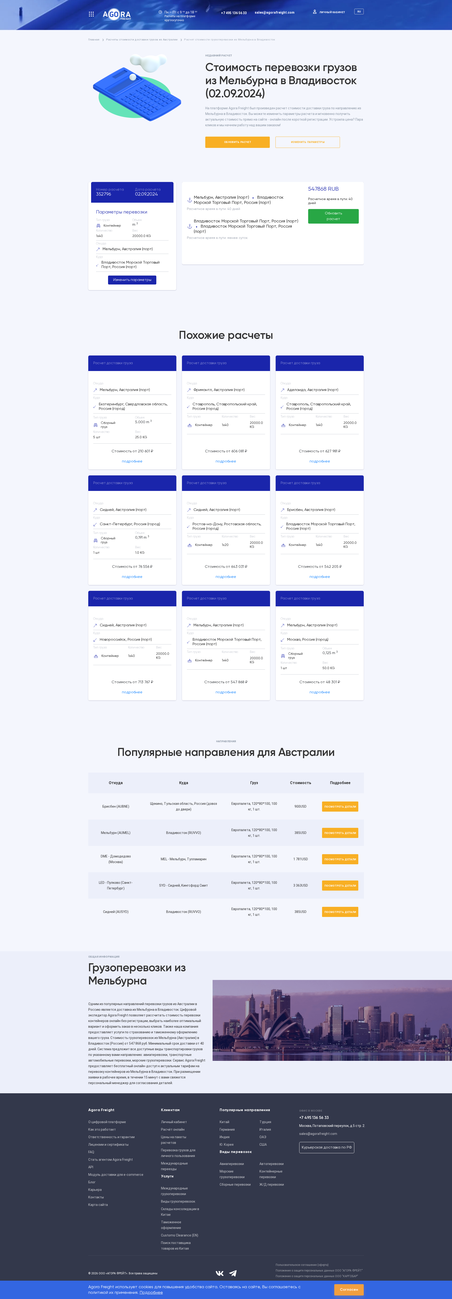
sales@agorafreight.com (275, 12)
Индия (225, 1137)
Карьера (95, 1190)
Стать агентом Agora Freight (110, 1159)
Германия (227, 1129)
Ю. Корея (227, 1144)
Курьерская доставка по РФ (327, 1147)
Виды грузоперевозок (178, 1201)
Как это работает (102, 1129)
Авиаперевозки (232, 1164)
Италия (265, 1129)
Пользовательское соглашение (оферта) (302, 1265)
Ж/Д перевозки (271, 1184)
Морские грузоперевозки (232, 1174)
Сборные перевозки (235, 1184)
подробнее (132, 461)
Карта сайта (98, 1205)
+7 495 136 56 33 (234, 13)
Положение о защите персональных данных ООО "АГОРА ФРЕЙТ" (319, 1270)
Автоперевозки (271, 1164)
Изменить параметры (308, 142)
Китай (224, 1122)
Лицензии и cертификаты (108, 1144)
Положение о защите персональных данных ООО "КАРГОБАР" (317, 1276)
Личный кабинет (332, 12)
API (90, 1167)
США (263, 1144)
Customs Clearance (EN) (179, 1235)
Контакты (96, 1197)
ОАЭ (262, 1137)
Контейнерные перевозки (270, 1174)
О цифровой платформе (107, 1122)
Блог (92, 1182)
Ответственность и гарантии (111, 1137)
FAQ (91, 1152)
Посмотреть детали (340, 806)
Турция (265, 1122)
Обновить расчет (237, 142)
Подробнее (151, 1293)
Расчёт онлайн (173, 1129)
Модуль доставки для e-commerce (115, 1175)
